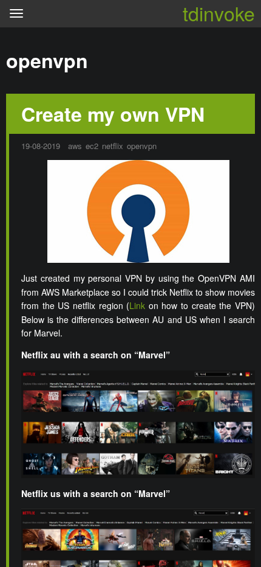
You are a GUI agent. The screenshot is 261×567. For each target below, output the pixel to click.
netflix (112, 145)
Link (137, 305)
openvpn (142, 145)
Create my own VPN (113, 114)
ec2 (92, 145)
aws (75, 145)
